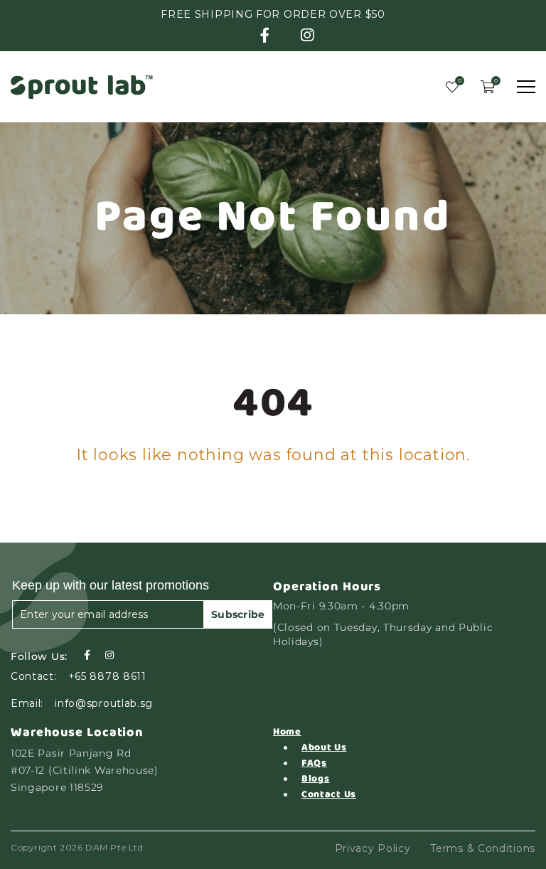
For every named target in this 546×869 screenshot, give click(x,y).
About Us (324, 747)
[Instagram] (109, 655)
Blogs (315, 779)
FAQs (314, 763)
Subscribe (238, 614)
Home (287, 732)
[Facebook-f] (87, 655)
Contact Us (328, 794)
